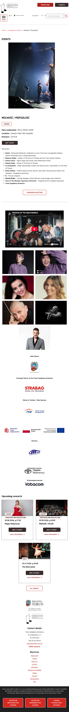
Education (34, 667)
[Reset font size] (9, 15)
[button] (34, 75)
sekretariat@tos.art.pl (34, 643)
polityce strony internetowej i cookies (50, 693)
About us (34, 661)
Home (4, 30)
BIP (34, 682)
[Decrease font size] (8, 15)
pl (42, 15)
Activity (34, 664)
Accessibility (35, 15)
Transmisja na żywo (35, 193)
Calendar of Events (14, 30)
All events (35, 589)
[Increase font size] (11, 15)
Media (34, 673)
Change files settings (56, 703)
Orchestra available (34, 670)
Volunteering (34, 679)
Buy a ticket (19, 530)
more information (17, 534)
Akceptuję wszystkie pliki (13, 703)
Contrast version (19, 15)
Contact (34, 676)
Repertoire (47, 5)
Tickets (64, 5)
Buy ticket (9, 143)
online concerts (34, 646)
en (45, 15)
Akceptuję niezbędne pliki (35, 703)
